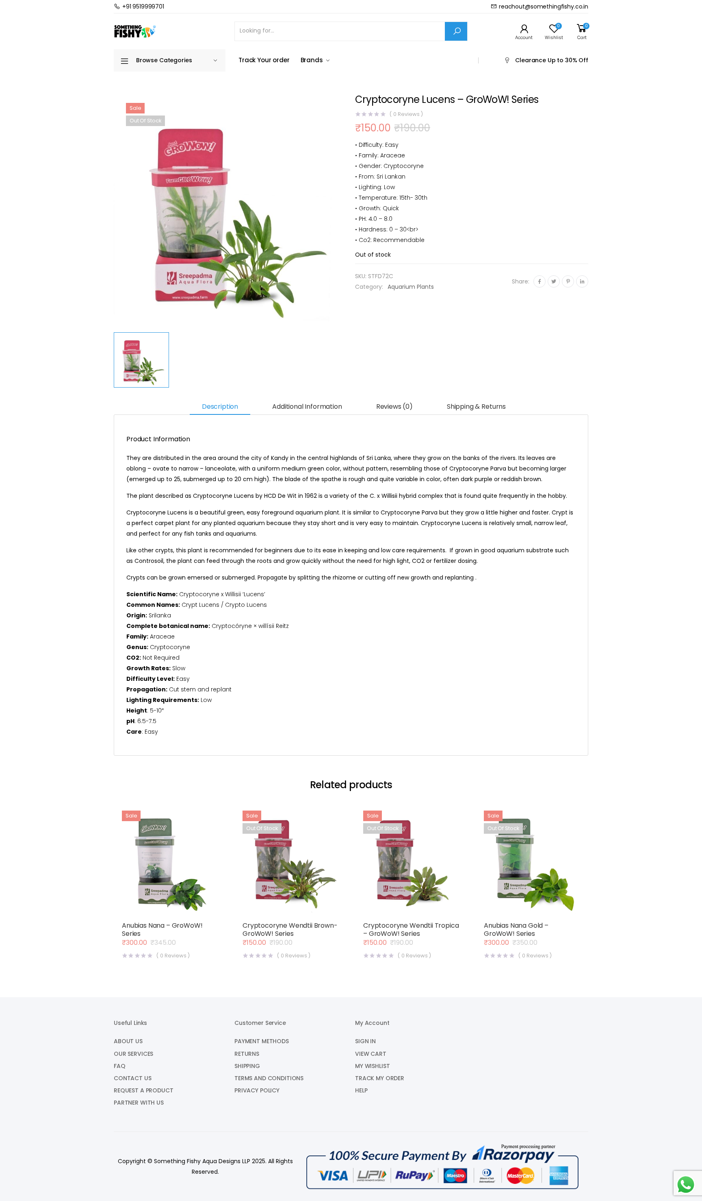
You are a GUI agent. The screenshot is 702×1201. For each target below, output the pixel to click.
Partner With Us (139, 1103)
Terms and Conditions (268, 1078)
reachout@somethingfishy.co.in (543, 6)
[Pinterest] (568, 281)
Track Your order (264, 60)
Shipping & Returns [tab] (476, 406)
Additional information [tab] (307, 406)
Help (361, 1090)
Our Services (133, 1054)
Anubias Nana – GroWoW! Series (162, 929)
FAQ (120, 1066)
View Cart (370, 1054)
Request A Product (143, 1090)
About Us (128, 1041)
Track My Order (379, 1078)
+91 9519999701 (143, 6)
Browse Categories (164, 60)
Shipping (247, 1066)
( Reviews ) (406, 114)
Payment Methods (261, 1041)
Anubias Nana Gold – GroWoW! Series (516, 929)
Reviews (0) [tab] (394, 406)
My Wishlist (372, 1066)
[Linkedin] (582, 281)
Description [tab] (220, 406)
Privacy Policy (257, 1090)
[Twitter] (554, 281)
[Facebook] (539, 281)
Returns (246, 1054)
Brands (312, 60)
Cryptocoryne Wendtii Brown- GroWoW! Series (290, 929)
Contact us (133, 1078)
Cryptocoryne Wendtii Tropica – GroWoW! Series (411, 929)
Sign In (365, 1041)
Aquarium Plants (411, 287)
